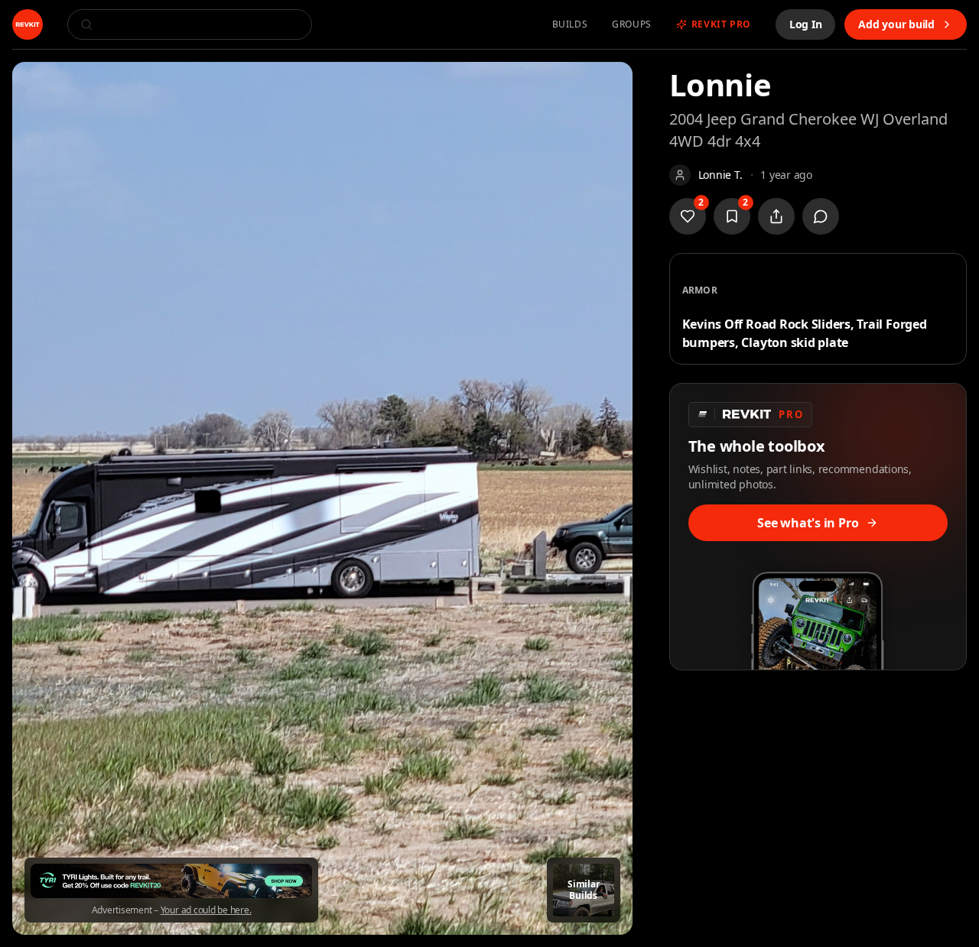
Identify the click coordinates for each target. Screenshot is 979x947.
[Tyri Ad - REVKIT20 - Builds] (171, 881)
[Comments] (820, 216)
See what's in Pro (807, 522)
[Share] (776, 216)
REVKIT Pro (721, 24)
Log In (805, 24)
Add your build (896, 24)
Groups (632, 24)
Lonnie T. (720, 174)
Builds (570, 24)
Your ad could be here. (206, 910)
